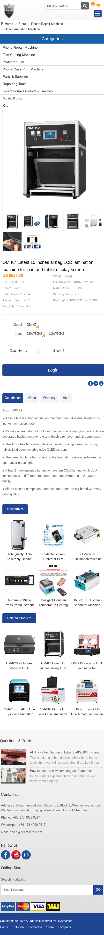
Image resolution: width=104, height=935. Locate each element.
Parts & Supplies (15, 76)
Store (22, 24)
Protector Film (13, 62)
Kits (5, 105)
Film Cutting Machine (19, 55)
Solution (18, 927)
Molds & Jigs (12, 98)
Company (64, 927)
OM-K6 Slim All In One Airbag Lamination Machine (87, 714)
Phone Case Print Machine (23, 69)
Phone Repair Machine (47, 24)
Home (9, 24)
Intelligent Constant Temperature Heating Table (53, 605)
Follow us (9, 845)
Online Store (11, 868)
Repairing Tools (14, 84)
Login (53, 370)
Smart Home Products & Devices (28, 91)
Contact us (10, 794)
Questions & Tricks (16, 741)
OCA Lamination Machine (22, 29)
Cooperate (35, 927)
